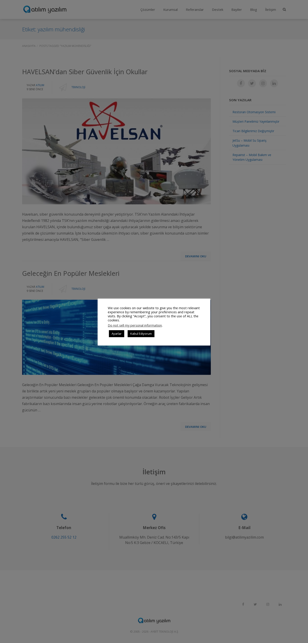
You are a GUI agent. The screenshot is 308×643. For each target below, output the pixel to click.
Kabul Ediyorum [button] (141, 334)
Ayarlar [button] (117, 334)
